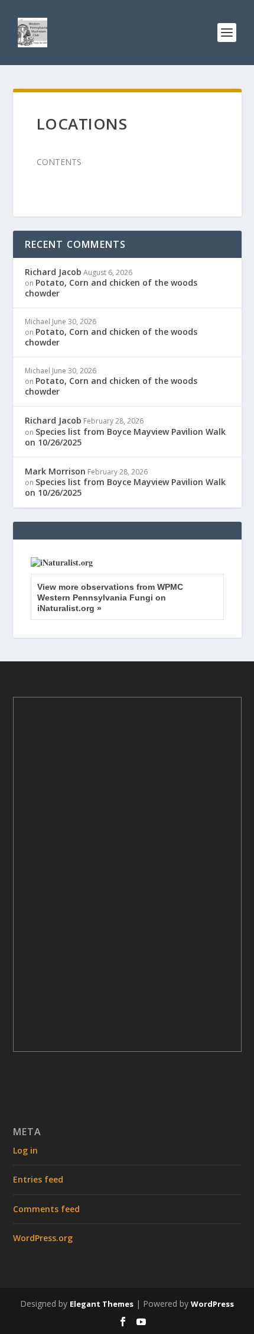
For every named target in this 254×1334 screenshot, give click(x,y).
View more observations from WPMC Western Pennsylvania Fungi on (110, 597)
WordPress (212, 1304)
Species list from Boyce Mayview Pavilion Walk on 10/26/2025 (125, 437)
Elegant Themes (101, 1304)
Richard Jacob (53, 271)
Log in (25, 1150)
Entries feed (38, 1179)
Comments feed (46, 1209)
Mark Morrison (55, 471)
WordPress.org (43, 1237)
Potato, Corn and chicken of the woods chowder (111, 288)
